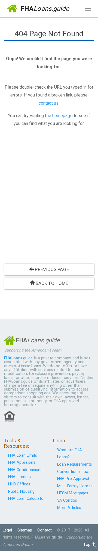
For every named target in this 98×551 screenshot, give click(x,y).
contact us (49, 103)
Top (87, 544)
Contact (44, 530)
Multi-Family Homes (75, 486)
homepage (62, 115)
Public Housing (21, 491)
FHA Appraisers (22, 462)
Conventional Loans (75, 471)
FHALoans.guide (18, 358)
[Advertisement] (49, 197)
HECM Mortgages (72, 493)
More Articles (69, 507)
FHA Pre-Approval (73, 478)
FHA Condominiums (26, 470)
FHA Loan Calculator (26, 498)
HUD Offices (19, 484)
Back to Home (51, 283)
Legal (7, 530)
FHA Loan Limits (22, 455)
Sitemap (24, 530)
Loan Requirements (74, 464)
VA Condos (67, 500)
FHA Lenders (19, 477)
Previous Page (51, 269)
